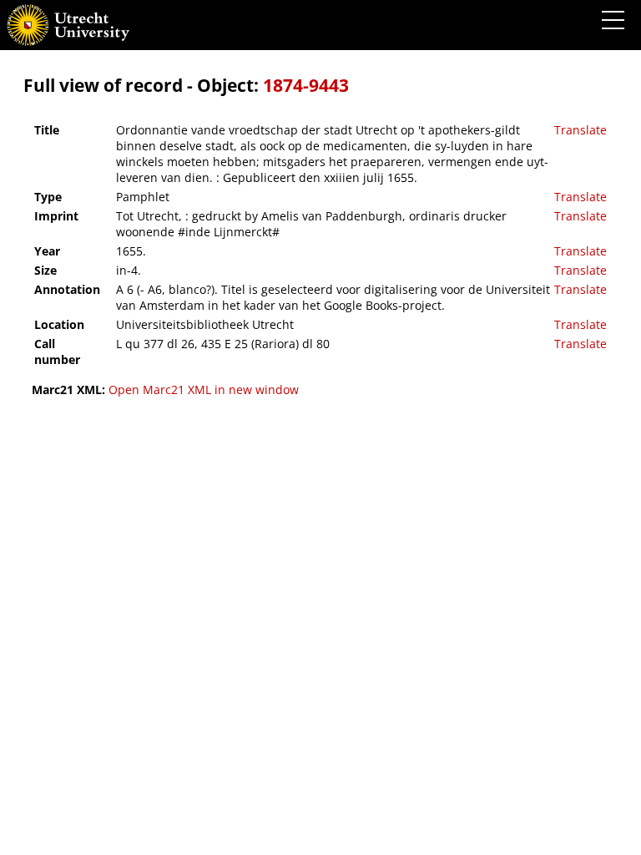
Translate (580, 130)
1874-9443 (306, 85)
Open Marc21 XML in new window (204, 389)
